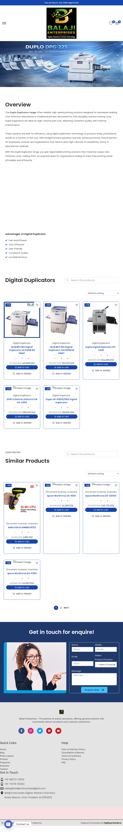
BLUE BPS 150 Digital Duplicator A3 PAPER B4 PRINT (22, 350)
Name (75, 644)
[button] (3, 64)
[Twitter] (40, 731)
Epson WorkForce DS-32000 (101, 495)
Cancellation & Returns (73, 752)
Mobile (98, 644)
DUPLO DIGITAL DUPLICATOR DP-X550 (22, 401)
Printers (4, 759)
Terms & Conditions (71, 756)
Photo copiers (7, 756)
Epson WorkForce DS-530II (22, 573)
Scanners (33, 523)
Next (66, 607)
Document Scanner (16, 523)
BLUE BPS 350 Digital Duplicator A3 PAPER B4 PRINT (61, 350)
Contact (4, 769)
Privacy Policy (69, 759)
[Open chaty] (8, 824)
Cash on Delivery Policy (73, 749)
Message (76, 670)
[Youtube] (58, 731)
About (3, 749)
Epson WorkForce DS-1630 (61, 495)
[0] (111, 23)
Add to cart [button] (23, 367)
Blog (2, 752)
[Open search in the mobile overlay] (91, 280)
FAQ (64, 762)
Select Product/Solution (104, 657)
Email (75, 656)
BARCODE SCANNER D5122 (22, 527)
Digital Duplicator (22, 343)
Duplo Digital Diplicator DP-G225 (101, 349)
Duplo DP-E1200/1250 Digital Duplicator (61, 401)
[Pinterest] (49, 731)
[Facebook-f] (21, 731)
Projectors (5, 762)
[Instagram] (31, 731)
